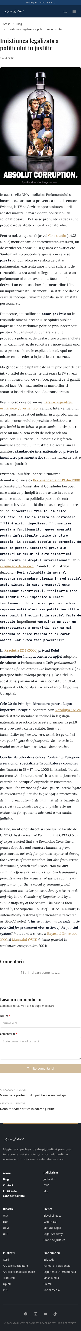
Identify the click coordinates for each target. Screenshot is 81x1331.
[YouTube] (45, 1314)
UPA (5, 1215)
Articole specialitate (15, 1265)
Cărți (6, 1259)
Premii (48, 1284)
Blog (19, 24)
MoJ (46, 1191)
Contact (8, 1185)
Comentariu (8, 1034)
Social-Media (52, 1290)
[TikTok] (55, 1314)
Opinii (7, 1284)
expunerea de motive (17, 566)
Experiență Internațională (60, 1272)
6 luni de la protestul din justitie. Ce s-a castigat (33, 1095)
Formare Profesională (57, 1265)
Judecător (50, 1179)
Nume (5, 1015)
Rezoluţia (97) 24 (68, 710)
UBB (5, 1234)
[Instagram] (35, 1314)
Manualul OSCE (24, 939)
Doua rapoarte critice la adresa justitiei (27, 1109)
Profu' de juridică (54, 1240)
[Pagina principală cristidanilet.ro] (14, 11)
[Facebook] (25, 1314)
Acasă (6, 24)
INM (5, 1221)
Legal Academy (53, 1234)
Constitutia (57, 235)
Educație (49, 1259)
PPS (5, 1290)
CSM (46, 1185)
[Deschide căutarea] (65, 11)
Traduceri (9, 1278)
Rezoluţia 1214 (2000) (20, 650)
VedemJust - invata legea (40, 2)
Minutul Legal (52, 1227)
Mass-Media (51, 1278)
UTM (6, 1227)
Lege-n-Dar (51, 1221)
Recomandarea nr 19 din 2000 (56, 480)
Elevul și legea (53, 1215)
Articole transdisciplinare (19, 1272)
